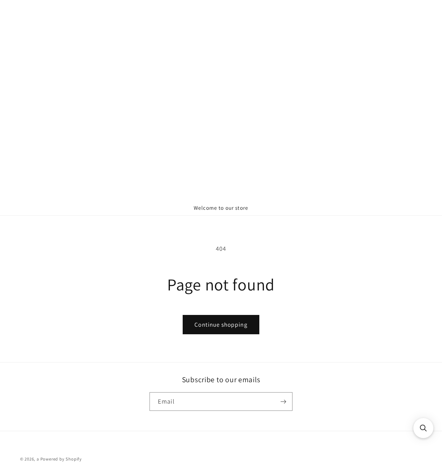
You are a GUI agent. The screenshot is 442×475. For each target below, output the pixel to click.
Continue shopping (221, 324)
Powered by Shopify (61, 459)
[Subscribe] (283, 401)
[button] (423, 428)
